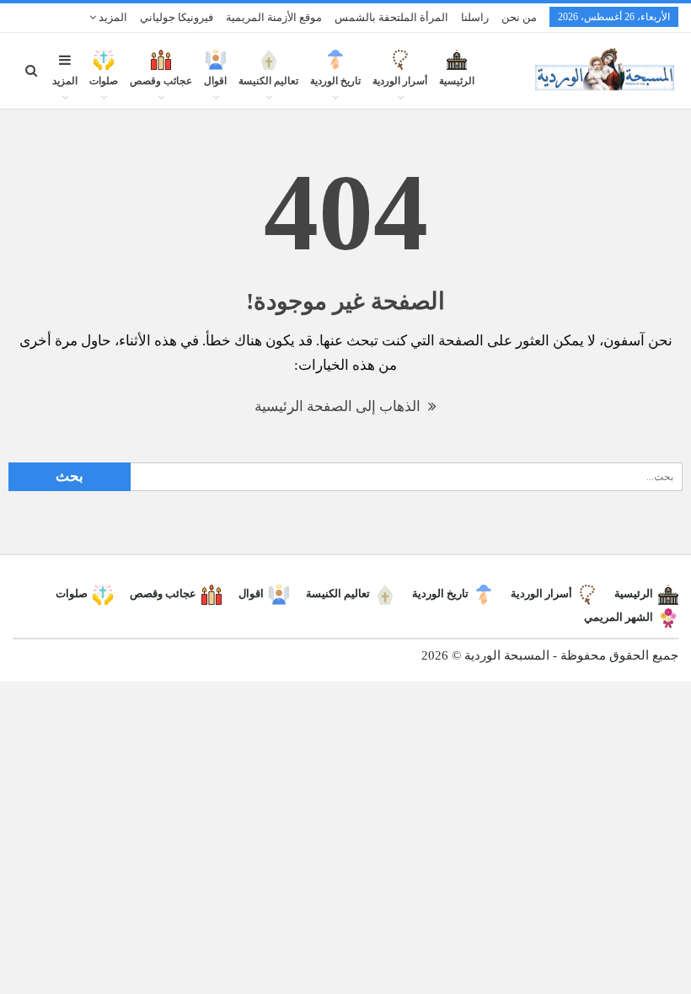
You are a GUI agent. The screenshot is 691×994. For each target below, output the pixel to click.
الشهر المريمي (618, 617)
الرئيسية (456, 81)
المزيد (111, 17)
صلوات (103, 81)
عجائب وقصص (161, 81)
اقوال (215, 81)
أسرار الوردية (399, 81)
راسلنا (475, 17)
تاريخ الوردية (335, 81)
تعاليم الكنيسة (268, 81)
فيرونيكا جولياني (176, 17)
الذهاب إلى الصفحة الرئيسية (339, 406)
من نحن (519, 17)
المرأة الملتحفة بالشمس (391, 17)
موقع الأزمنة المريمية (274, 17)
